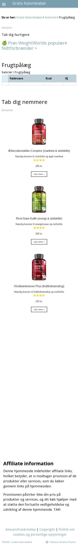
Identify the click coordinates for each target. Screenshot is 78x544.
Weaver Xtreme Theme (63, 542)
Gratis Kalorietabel (29, 17)
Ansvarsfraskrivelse (20, 529)
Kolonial (50, 17)
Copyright (47, 529)
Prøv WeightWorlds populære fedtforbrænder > (34, 45)
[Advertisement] (39, 388)
